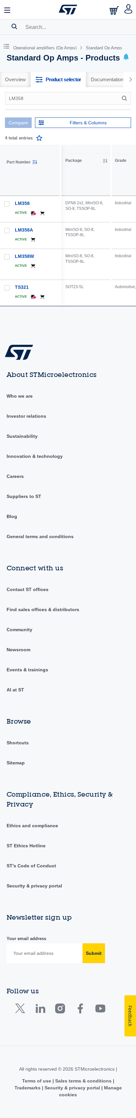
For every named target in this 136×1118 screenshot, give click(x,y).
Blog (12, 516)
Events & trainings (27, 669)
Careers (15, 476)
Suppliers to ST (24, 496)
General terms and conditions (40, 536)
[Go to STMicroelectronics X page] (21, 1010)
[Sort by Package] (105, 161)
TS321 (22, 287)
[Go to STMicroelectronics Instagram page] (60, 1010)
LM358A (24, 230)
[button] (7, 9)
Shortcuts (18, 742)
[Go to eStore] (115, 10)
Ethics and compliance (32, 825)
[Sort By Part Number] (35, 162)
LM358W (24, 256)
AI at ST (15, 689)
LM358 (22, 203)
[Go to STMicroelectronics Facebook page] (80, 1010)
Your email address (26, 938)
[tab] (15, 79)
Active (21, 212)
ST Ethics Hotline (26, 845)
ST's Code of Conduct (31, 865)
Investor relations (26, 416)
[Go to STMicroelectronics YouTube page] (100, 1010)
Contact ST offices (28, 589)
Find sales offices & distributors (43, 609)
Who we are (20, 396)
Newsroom (18, 649)
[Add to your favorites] (39, 138)
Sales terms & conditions (83, 1080)
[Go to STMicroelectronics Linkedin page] (40, 1010)
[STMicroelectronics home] (68, 9)
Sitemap (16, 762)
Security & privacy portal (34, 885)
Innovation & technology (35, 456)
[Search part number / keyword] (125, 98)
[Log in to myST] (128, 9)
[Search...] (14, 26)
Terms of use (37, 1080)
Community (19, 629)
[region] (98, 225)
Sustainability (22, 436)
